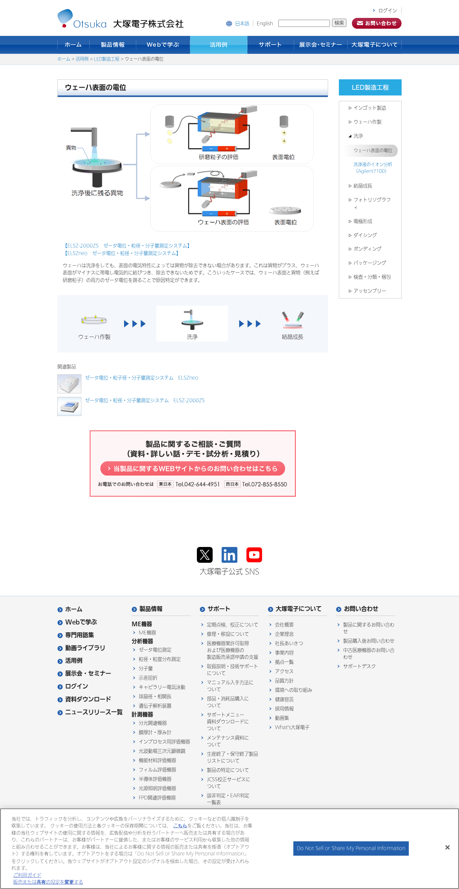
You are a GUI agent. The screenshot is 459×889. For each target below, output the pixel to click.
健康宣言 (284, 699)
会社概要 (284, 624)
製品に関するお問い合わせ (368, 628)
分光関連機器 (153, 723)
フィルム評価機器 (157, 769)
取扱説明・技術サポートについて (232, 670)
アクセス (284, 671)
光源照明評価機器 (157, 788)
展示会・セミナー (321, 45)
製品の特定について (228, 770)
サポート (270, 45)
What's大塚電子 (292, 727)
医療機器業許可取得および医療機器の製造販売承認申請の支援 (232, 650)
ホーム (73, 45)
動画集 (282, 718)
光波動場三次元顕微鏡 (162, 751)
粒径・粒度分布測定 (160, 659)
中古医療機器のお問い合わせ (368, 653)
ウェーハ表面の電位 (373, 151)
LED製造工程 (106, 59)
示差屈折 (148, 677)
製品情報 (113, 45)
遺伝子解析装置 (155, 705)
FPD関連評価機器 (157, 797)
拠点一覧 (284, 662)
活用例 (218, 45)
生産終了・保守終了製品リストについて (232, 757)
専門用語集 (79, 635)
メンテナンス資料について (228, 741)
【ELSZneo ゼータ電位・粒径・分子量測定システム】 (122, 253)
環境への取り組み (293, 690)
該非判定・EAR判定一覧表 (228, 799)
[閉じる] (447, 847)
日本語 (242, 23)
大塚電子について (375, 45)
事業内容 (284, 652)
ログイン (387, 10)
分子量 (146, 668)
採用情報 (284, 708)
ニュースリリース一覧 (94, 712)
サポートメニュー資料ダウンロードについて (228, 721)
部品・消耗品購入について (228, 702)
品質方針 (284, 680)
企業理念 (284, 634)
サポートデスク (359, 666)
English (265, 23)
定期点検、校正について (232, 624)
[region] (229, 848)
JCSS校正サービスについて (228, 783)
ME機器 (147, 632)
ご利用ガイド (27, 874)
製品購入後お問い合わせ (368, 640)
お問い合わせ (361, 608)
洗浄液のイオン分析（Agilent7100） (373, 168)
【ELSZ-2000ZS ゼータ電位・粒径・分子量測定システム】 (127, 245)
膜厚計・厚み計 (155, 732)
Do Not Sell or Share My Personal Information (351, 848)
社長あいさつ (289, 643)
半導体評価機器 (155, 779)
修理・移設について (228, 634)
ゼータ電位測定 (155, 649)
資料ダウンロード (88, 699)
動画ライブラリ (85, 648)
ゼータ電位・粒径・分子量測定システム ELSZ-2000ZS (145, 400)
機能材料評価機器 (157, 760)
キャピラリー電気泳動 (162, 687)
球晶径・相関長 (155, 696)
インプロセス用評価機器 (164, 741)
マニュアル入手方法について (230, 686)
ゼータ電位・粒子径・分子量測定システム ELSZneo (141, 377)
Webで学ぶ (163, 45)
